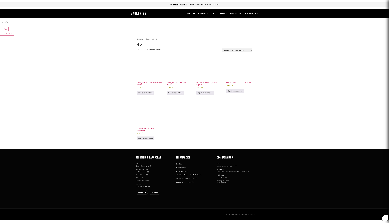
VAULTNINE (138, 13)
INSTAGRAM (142, 192)
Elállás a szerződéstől (185, 182)
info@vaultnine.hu (143, 186)
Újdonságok (204, 13)
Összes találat (7, 33)
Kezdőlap (140, 39)
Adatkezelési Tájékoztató (186, 178)
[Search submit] (1, 26)
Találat (4, 29)
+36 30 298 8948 (142, 180)
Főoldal (191, 13)
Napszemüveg (236, 13)
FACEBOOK (154, 192)
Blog (215, 13)
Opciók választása (145, 93)
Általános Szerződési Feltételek (188, 175)
